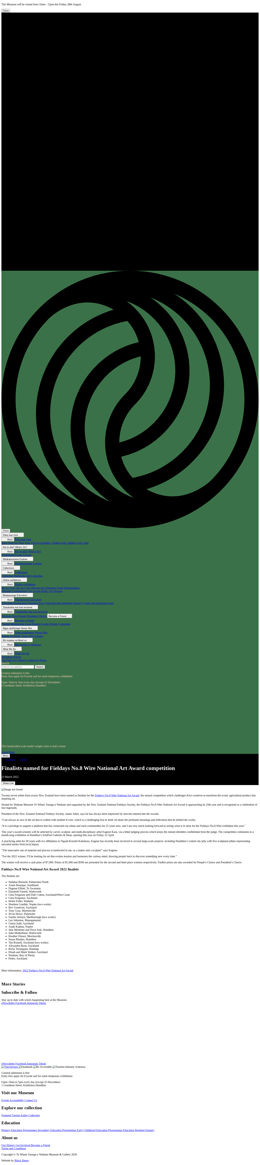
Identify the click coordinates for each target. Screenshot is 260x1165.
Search (5, 663)
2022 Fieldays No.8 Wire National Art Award (47, 970)
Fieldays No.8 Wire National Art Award (117, 795)
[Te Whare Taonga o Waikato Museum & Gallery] (130, 269)
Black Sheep (22, 1160)
